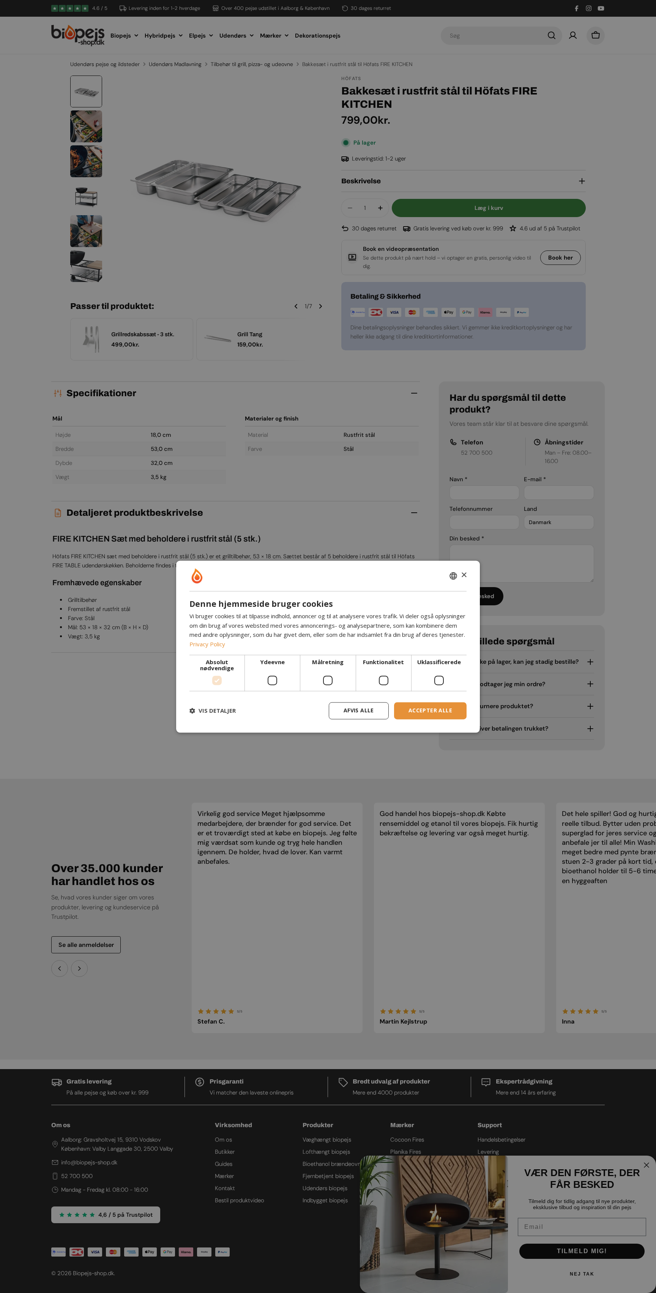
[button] (212, 711)
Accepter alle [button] (430, 710)
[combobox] (453, 576)
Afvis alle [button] (359, 710)
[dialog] (328, 646)
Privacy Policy (207, 644)
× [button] (464, 575)
